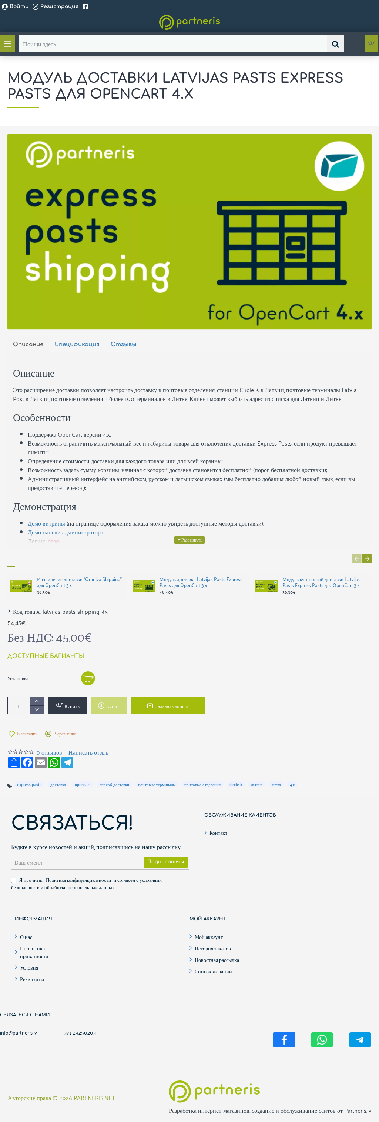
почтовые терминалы (156, 784)
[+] (37, 701)
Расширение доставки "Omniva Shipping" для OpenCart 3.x (79, 582)
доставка (58, 784)
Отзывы (123, 344)
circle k (235, 784)
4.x (292, 784)
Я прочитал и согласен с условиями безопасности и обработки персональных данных (86, 883)
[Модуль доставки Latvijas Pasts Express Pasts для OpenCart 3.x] (144, 586)
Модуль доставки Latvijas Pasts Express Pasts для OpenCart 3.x (201, 582)
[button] (189, 540)
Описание (28, 344)
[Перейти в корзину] (371, 43)
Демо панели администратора (65, 531)
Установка (17, 677)
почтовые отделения (202, 784)
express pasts (29, 784)
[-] (37, 709)
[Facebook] (86, 6)
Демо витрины (46, 523)
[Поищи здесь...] (335, 43)
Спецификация (77, 344)
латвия (256, 784)
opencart (83, 784)
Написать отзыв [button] (88, 752)
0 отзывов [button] (49, 752)
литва (276, 784)
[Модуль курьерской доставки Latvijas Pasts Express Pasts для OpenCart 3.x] (266, 586)
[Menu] (7, 43)
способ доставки (114, 784)
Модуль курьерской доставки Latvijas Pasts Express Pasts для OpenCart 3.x (321, 582)
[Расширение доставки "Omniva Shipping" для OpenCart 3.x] (21, 586)
